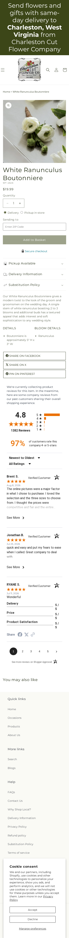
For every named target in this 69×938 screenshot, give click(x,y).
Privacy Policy (17, 826)
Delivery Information (22, 818)
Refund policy (17, 835)
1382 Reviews (22, 430)
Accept (32, 910)
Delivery (14, 212)
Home (6, 91)
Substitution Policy (20, 844)
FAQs (11, 792)
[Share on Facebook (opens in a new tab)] (20, 635)
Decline (33, 919)
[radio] (49, 415)
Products (14, 726)
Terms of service (19, 852)
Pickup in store (34, 212)
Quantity (9, 195)
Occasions (14, 718)
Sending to (16, 220)
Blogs (12, 768)
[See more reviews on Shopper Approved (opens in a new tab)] (33, 635)
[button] (48, 70)
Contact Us (15, 801)
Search (12, 759)
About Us (14, 735)
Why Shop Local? (19, 809)
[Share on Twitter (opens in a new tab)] (26, 634)
